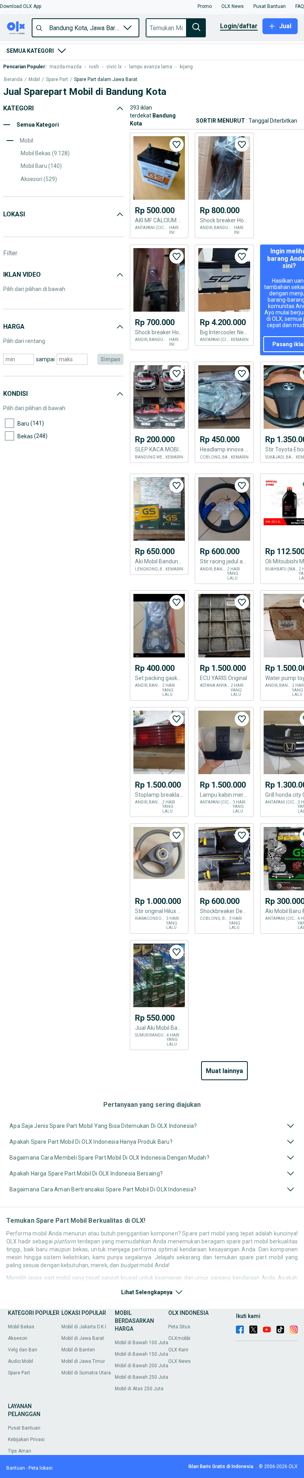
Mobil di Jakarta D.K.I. (84, 1327)
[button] (20, 6)
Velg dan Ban (22, 1350)
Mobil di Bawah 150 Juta (141, 1354)
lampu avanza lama (150, 66)
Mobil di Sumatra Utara (86, 1373)
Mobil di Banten (78, 1350)
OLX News (179, 1361)
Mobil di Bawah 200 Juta (141, 1365)
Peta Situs (179, 1327)
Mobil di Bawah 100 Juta (141, 1342)
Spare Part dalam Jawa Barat (105, 79)
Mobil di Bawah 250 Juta (141, 1377)
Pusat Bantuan (24, 1428)
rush (94, 66)
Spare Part (57, 79)
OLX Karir (178, 1350)
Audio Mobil (20, 1361)
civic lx (114, 66)
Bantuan (15, 1468)
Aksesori (17, 1338)
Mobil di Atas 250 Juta (139, 1388)
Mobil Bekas (21, 1327)
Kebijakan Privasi (26, 1439)
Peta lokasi (40, 1468)
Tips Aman (19, 1451)
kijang (186, 66)
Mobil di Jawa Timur (83, 1361)
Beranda (13, 79)
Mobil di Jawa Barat (82, 1338)
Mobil (34, 79)
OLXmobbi (179, 1338)
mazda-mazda (65, 66)
